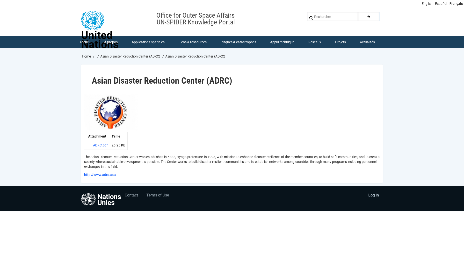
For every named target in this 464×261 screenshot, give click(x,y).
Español (441, 4)
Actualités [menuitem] (367, 42)
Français (456, 4)
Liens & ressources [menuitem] (193, 42)
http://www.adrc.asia (100, 175)
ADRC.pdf (100, 145)
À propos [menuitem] (111, 42)
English (427, 4)
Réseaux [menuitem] (314, 42)
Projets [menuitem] (340, 42)
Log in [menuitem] (373, 195)
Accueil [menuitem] (85, 42)
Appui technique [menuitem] (282, 42)
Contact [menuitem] (131, 195)
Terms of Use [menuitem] (157, 195)
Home (86, 56)
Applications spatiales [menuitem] (148, 42)
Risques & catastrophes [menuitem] (238, 42)
